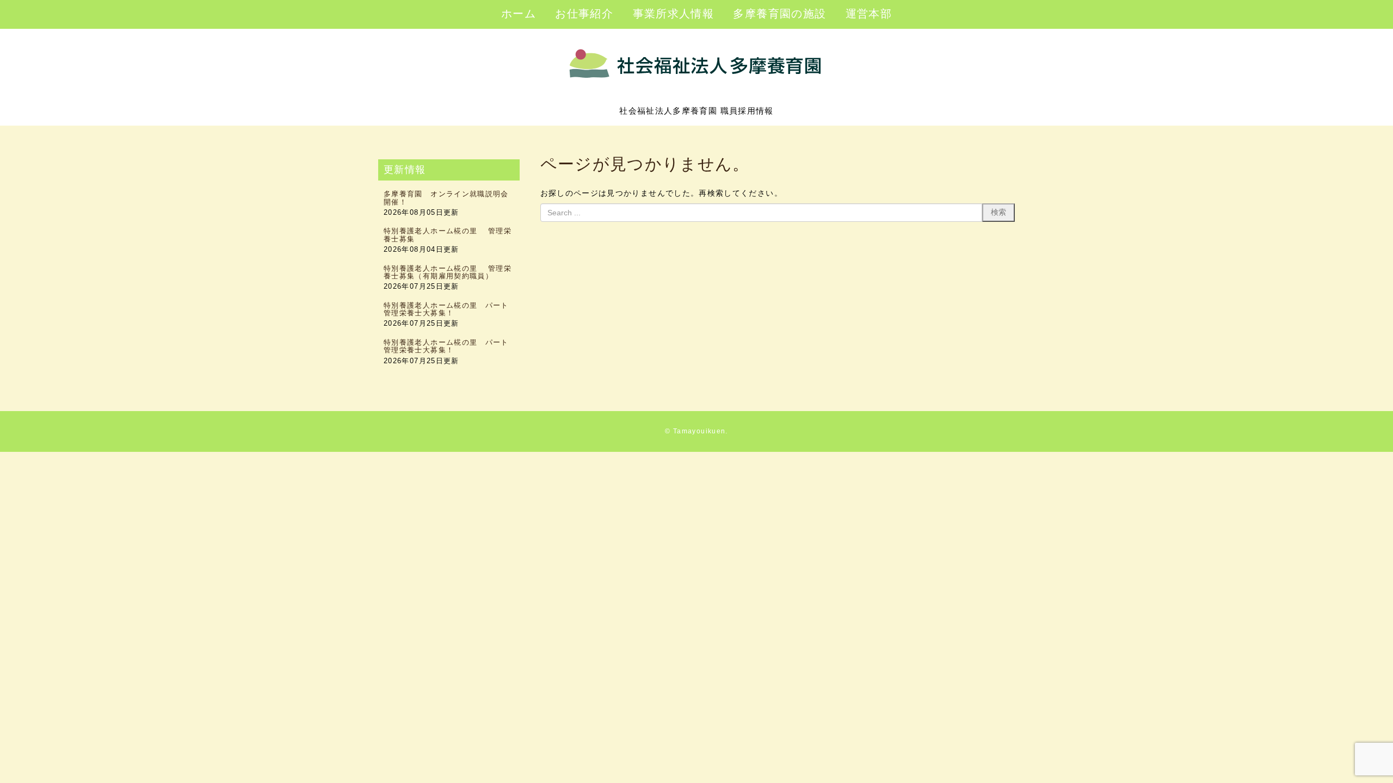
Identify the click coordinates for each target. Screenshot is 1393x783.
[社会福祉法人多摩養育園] (697, 94)
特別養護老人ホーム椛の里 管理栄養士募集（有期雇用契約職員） (447, 272)
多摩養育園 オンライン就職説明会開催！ (446, 198)
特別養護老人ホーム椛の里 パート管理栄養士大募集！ (446, 309)
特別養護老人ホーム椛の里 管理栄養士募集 (447, 235)
